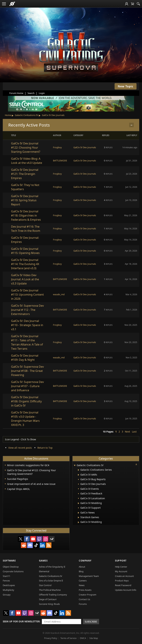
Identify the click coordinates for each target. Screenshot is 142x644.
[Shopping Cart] (132, 4)
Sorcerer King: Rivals (49, 604)
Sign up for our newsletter (21, 621)
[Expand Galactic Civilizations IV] (75, 465)
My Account (121, 571)
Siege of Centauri (47, 599)
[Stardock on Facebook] (27, 539)
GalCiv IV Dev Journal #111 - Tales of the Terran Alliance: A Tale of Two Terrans (27, 342)
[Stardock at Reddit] (24, 545)
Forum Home (16, 93)
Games (43, 560)
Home (8, 115)
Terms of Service (68, 638)
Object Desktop (11, 566)
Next (127, 431)
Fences (6, 580)
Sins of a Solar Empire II (51, 580)
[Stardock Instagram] (45, 539)
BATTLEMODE (60, 160)
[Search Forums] (138, 4)
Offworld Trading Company (53, 594)
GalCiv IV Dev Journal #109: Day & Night (24, 358)
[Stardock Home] (12, 4)
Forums (83, 604)
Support (121, 560)
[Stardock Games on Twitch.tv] (39, 539)
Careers (83, 580)
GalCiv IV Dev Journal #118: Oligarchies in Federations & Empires (26, 215)
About (82, 566)
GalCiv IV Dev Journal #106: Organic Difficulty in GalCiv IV (26, 401)
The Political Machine (50, 589)
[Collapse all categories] (136, 464)
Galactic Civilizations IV (26, 115)
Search (31, 93)
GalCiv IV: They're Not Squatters (25, 187)
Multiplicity (8, 589)
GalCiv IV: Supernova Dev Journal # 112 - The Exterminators (27, 310)
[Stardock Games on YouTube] (33, 539)
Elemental (44, 571)
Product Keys (122, 580)
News (82, 585)
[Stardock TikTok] (36, 545)
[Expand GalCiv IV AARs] (78, 475)
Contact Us (84, 599)
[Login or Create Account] (126, 4)
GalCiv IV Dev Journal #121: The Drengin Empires (24, 174)
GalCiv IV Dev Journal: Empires (25, 240)
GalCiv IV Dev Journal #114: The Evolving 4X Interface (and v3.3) (25, 264)
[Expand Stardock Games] (78, 517)
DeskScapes (9, 585)
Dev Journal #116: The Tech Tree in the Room (25, 229)
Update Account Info (125, 589)
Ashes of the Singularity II (52, 566)
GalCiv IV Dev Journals (53, 115)
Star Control (45, 585)
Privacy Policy (50, 638)
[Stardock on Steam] (52, 539)
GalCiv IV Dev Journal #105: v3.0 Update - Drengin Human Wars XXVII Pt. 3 (25, 418)
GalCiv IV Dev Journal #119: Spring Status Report (24, 200)
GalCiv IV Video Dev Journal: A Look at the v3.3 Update (25, 279)
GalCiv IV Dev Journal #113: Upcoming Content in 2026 (27, 294)
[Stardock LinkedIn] (42, 545)
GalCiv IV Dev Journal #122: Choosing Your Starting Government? (25, 147)
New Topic (125, 86)
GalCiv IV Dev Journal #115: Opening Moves (25, 251)
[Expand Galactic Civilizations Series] (78, 470)
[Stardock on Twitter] (20, 539)
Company (85, 560)
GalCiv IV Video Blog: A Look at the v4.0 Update (26, 161)
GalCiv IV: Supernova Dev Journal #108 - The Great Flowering (27, 371)
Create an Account (124, 576)
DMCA (83, 638)
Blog (81, 571)
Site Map (93, 638)
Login (42, 93)
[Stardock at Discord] (30, 545)
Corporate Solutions (13, 571)
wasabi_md (59, 294)
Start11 (6, 576)
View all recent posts (20, 447)
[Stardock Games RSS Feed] (49, 545)
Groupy (7, 594)
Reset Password (123, 585)
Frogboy (57, 147)
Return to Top (44, 447)
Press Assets (85, 589)
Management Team (89, 576)
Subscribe (91, 621)
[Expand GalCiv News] (78, 513)
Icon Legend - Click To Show (20, 439)
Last (134, 431)
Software (9, 560)
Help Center (121, 566)
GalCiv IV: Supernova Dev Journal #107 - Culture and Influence (27, 386)
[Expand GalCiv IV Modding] (78, 503)
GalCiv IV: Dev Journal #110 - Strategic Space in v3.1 (27, 325)
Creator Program (87, 594)
